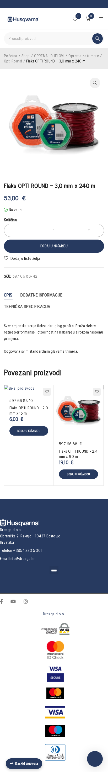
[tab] (8, 295)
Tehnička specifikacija (27, 306)
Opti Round (13, 61)
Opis (8, 295)
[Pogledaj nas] (26, 601)
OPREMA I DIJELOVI (49, 56)
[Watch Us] (13, 601)
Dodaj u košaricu (54, 246)
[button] (54, 570)
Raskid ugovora (24, 763)
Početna (10, 56)
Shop (25, 56)
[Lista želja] (22, 258)
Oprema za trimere (83, 56)
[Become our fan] (1, 601)
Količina (10, 220)
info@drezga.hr (22, 558)
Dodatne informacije (41, 295)
